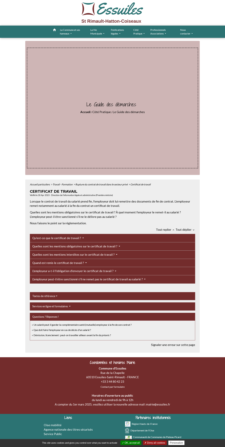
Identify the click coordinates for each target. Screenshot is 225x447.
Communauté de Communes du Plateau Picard (157, 437)
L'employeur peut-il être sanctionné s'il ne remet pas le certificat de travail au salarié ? (87, 279)
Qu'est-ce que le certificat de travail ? (57, 238)
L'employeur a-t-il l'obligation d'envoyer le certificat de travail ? (73, 271)
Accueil (85, 112)
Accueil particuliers (40, 184)
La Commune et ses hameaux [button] (70, 31)
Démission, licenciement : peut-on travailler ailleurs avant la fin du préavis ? (72, 335)
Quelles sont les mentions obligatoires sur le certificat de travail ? (75, 246)
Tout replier (165, 229)
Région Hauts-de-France (145, 423)
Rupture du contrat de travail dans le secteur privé (101, 184)
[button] (54, 30)
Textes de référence (43, 296)
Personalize (176, 442)
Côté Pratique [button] (138, 31)
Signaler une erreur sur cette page (173, 345)
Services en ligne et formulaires (50, 306)
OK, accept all (132, 442)
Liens (68, 417)
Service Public (53, 434)
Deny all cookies (155, 442)
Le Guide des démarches (129, 112)
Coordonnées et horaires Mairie (112, 362)
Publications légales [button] (117, 31)
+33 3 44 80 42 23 (112, 381)
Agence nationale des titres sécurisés (68, 429)
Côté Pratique (101, 112)
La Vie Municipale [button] (96, 31)
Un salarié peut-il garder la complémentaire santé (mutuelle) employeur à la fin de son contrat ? (83, 324)
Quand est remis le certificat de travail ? (58, 263)
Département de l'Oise (142, 430)
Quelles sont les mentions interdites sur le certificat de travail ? (73, 254)
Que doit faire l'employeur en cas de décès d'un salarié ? (62, 329)
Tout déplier (185, 229)
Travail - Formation (63, 184)
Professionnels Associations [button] (158, 31)
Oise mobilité (53, 425)
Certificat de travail (140, 184)
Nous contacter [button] (185, 31)
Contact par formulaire (113, 386)
